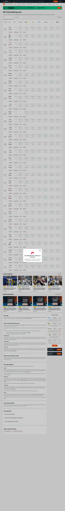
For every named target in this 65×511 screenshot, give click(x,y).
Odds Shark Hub (28, 260)
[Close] (40, 250)
